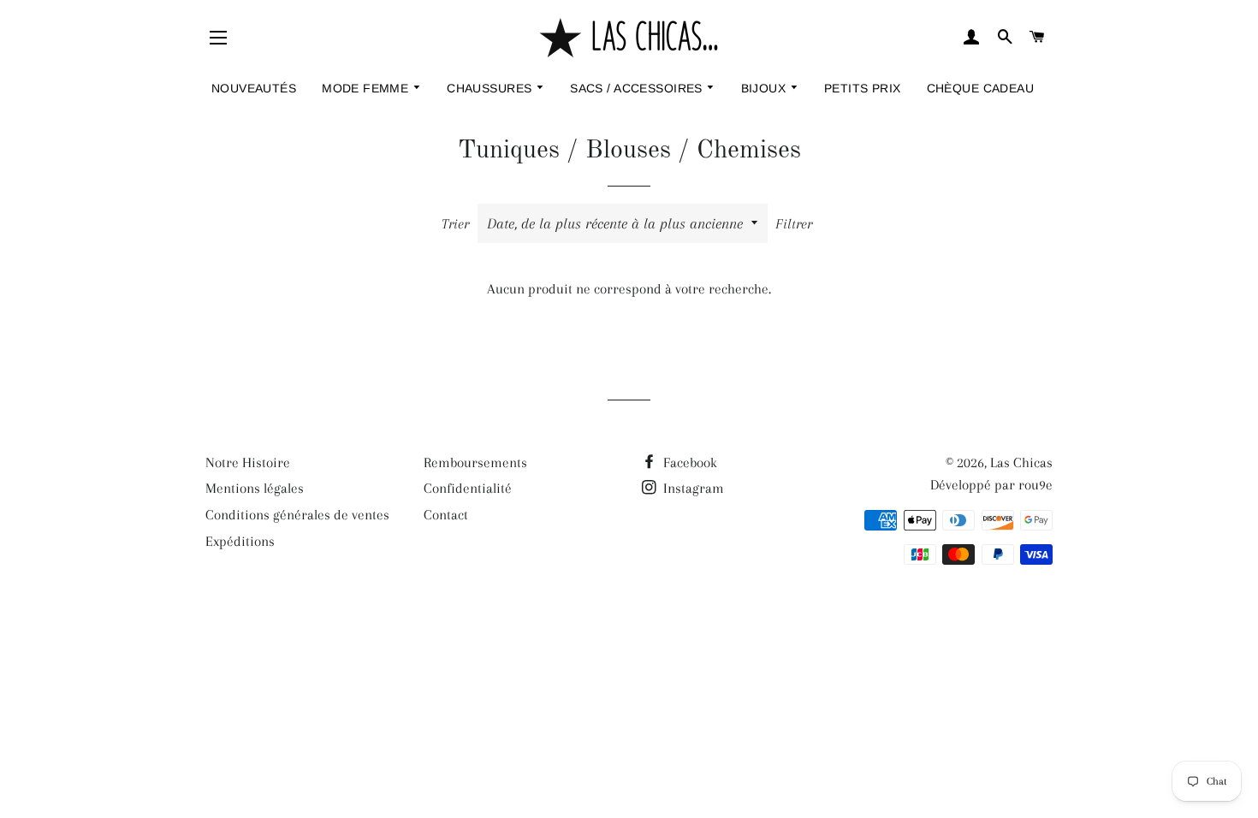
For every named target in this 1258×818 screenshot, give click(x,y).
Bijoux (765, 88)
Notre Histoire (247, 462)
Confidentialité (468, 488)
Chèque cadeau (980, 88)
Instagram (692, 488)
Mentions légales (254, 488)
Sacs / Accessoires (638, 88)
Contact (446, 515)
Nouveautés (253, 88)
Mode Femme (367, 88)
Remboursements (475, 462)
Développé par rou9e (991, 485)
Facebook (688, 462)
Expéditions (240, 541)
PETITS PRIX (862, 88)
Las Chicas (1021, 462)
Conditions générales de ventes (297, 515)
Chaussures (491, 88)
